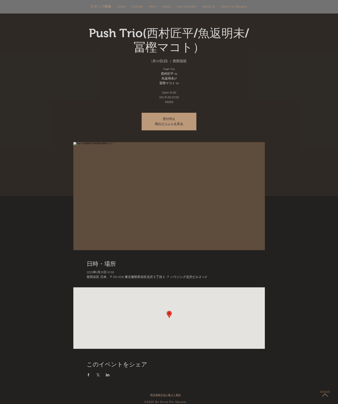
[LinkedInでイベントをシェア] (108, 374)
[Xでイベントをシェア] (98, 374)
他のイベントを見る (169, 124)
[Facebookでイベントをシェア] (88, 374)
